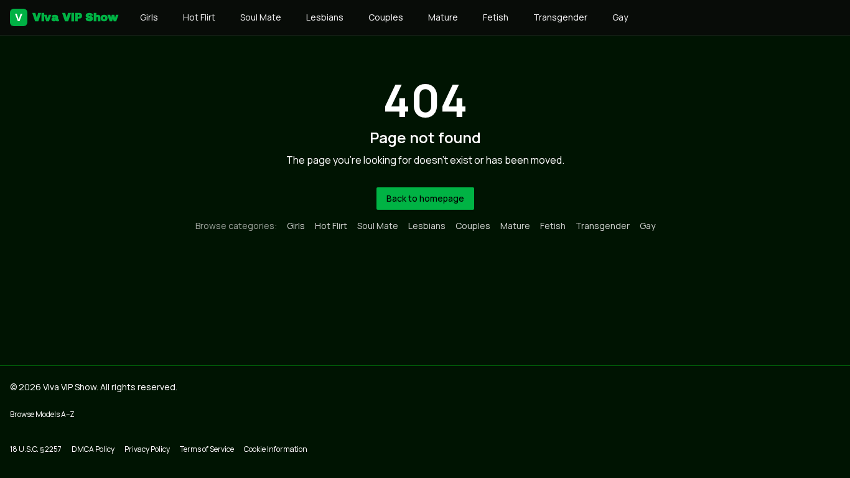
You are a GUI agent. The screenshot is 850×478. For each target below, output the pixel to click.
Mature (443, 17)
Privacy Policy (147, 449)
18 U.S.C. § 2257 (36, 449)
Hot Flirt (199, 17)
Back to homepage (425, 198)
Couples (385, 17)
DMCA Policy (93, 449)
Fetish (495, 17)
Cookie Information (275, 449)
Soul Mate (260, 17)
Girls (149, 17)
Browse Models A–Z (42, 414)
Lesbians (324, 17)
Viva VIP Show (66, 17)
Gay (620, 17)
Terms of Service (207, 449)
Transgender (560, 17)
